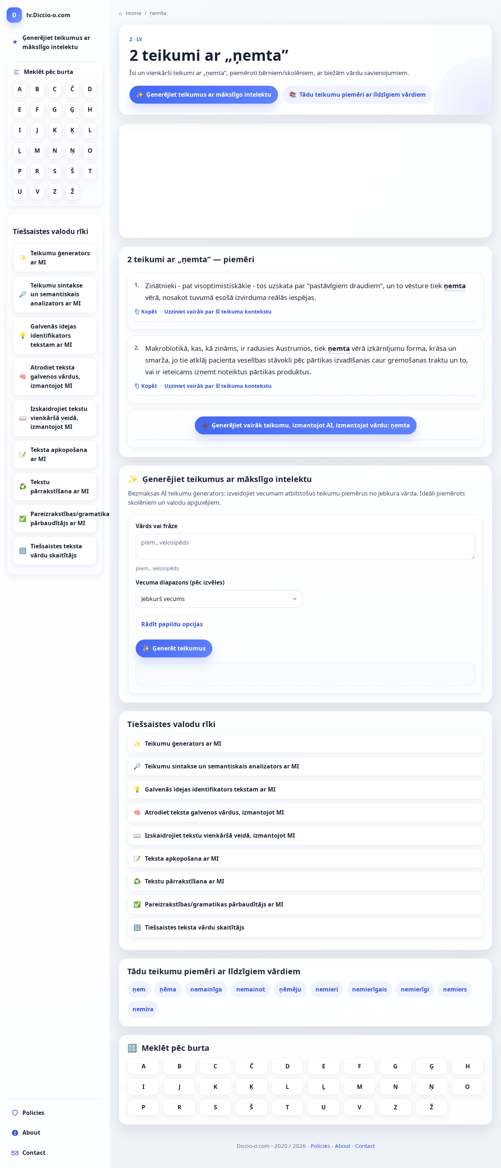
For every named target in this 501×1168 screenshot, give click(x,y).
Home (130, 12)
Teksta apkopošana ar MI (58, 454)
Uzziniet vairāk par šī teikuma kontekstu (217, 311)
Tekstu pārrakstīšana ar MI (59, 486)
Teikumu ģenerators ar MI (60, 257)
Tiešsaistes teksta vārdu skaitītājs (56, 550)
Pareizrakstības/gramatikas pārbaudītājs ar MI (63, 518)
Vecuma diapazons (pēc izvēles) (180, 582)
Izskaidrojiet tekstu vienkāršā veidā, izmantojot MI (59, 418)
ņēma (168, 989)
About (342, 1145)
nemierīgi (415, 989)
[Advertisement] (305, 180)
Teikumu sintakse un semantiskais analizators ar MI (56, 294)
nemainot (250, 989)
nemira (143, 1009)
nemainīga (206, 989)
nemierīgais (369, 989)
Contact (365, 1145)
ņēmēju (290, 989)
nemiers (455, 989)
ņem (139, 989)
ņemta (455, 285)
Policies (320, 1145)
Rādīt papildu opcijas (172, 624)
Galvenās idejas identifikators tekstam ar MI (53, 335)
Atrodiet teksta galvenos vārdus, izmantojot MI (55, 376)
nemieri (326, 989)
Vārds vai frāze (157, 526)
